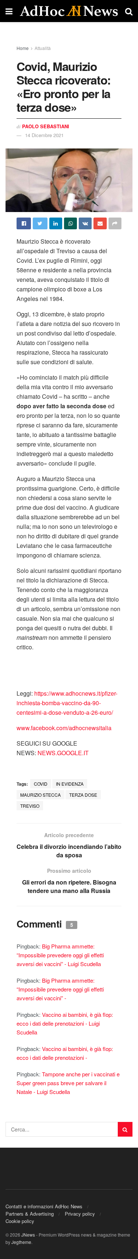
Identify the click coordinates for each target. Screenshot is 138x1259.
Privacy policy (80, 1213)
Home (23, 48)
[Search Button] (125, 1129)
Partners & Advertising (30, 1213)
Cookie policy (20, 1220)
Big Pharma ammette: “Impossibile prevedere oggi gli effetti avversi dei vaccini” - (60, 989)
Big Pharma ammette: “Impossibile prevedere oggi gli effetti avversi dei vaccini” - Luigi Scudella (60, 955)
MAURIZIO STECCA (40, 795)
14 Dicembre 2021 (44, 135)
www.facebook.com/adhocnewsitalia (64, 728)
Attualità (43, 48)
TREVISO (29, 806)
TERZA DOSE (83, 795)
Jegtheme (21, 1242)
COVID (40, 784)
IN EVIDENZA (70, 784)
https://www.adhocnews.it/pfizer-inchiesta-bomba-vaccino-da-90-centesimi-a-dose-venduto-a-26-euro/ (67, 703)
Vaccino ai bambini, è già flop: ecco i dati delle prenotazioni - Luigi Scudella (65, 1023)
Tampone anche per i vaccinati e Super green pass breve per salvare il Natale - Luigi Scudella (68, 1082)
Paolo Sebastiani (45, 126)
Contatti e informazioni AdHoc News (44, 1206)
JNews (28, 1234)
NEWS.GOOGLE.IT (63, 753)
